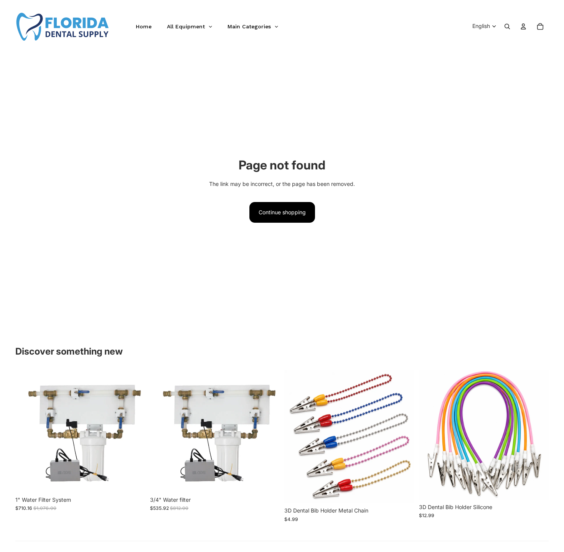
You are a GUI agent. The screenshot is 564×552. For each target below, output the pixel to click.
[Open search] (507, 26)
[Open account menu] (523, 26)
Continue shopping (282, 212)
